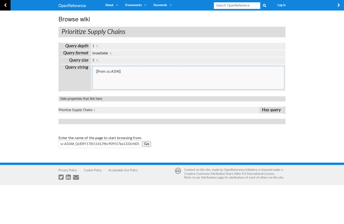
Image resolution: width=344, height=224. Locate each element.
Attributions (209, 177)
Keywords (160, 5)
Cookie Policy (93, 170)
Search (264, 5)
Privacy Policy (68, 170)
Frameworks (133, 5)
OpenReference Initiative (240, 169)
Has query (271, 110)
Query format (75, 53)
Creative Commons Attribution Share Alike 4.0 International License (229, 173)
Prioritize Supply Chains (93, 32)
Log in (281, 5)
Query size (78, 60)
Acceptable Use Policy (123, 170)
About (109, 5)
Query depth (76, 46)
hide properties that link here (81, 99)
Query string (76, 67)
